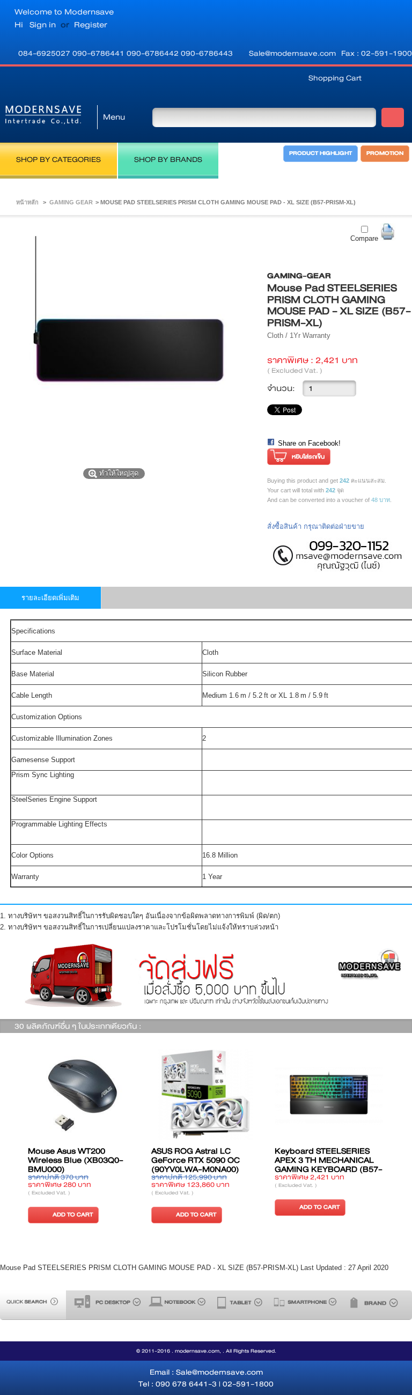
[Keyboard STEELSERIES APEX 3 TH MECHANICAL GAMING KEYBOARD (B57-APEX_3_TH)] (329, 1095)
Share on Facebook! (309, 443)
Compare (364, 238)
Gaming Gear (71, 202)
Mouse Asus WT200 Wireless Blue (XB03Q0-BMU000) (75, 1160)
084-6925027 (45, 53)
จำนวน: (281, 388)
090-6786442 (154, 53)
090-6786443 (207, 53)
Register (90, 24)
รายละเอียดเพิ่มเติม (50, 598)
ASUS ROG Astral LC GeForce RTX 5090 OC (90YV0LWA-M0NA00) (195, 1160)
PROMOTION (384, 153)
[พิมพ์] (388, 232)
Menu (114, 116)
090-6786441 (99, 53)
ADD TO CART (73, 1214)
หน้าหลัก (27, 202)
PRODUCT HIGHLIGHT (320, 153)
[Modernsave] (43, 117)
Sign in (43, 24)
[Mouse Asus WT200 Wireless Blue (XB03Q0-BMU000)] (82, 1095)
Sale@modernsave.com (292, 53)
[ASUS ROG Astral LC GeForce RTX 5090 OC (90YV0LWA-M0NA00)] (205, 1095)
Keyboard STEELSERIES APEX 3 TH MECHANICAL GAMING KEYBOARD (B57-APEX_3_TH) (328, 1165)
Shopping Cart (335, 78)
